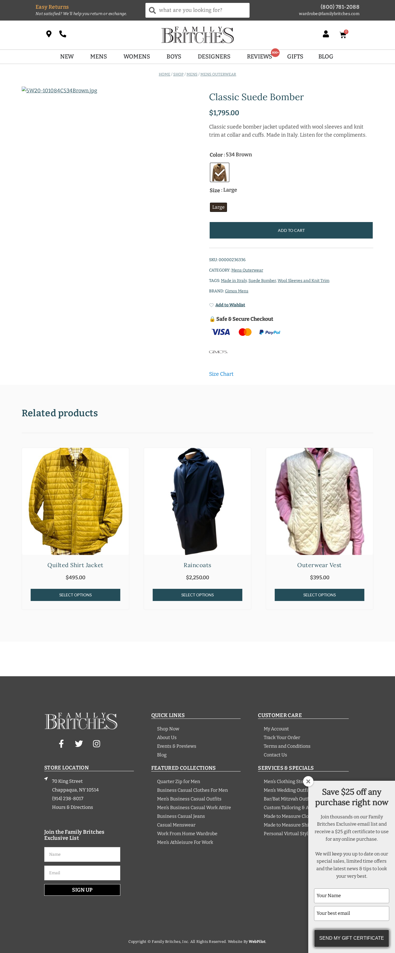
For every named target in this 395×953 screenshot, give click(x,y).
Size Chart (221, 374)
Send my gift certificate (351, 938)
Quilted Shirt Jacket (75, 565)
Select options (75, 594)
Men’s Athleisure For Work (185, 842)
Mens (192, 74)
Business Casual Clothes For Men (192, 790)
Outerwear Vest (319, 565)
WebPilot (257, 941)
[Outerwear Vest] (319, 501)
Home (164, 74)
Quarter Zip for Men (178, 781)
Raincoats (197, 565)
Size (215, 190)
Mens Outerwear (218, 74)
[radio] (219, 172)
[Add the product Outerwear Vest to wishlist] (368, 457)
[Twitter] (79, 744)
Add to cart (291, 230)
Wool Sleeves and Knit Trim (303, 280)
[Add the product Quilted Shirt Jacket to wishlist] (124, 457)
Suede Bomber (262, 280)
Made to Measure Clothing (292, 816)
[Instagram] (96, 744)
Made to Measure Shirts (289, 825)
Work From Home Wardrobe (187, 833)
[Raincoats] (197, 501)
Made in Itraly (234, 280)
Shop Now (168, 729)
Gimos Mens (236, 291)
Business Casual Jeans (181, 816)
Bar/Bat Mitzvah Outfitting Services (302, 799)
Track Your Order (282, 737)
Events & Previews (176, 746)
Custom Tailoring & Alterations (297, 807)
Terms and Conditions (287, 746)
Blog (162, 755)
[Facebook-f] (61, 744)
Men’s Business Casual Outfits (189, 799)
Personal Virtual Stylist (289, 833)
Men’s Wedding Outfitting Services (301, 790)
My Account (276, 729)
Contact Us (275, 755)
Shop (178, 74)
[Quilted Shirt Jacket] (75, 501)
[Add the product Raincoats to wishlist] (246, 457)
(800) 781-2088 (340, 7)
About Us (167, 737)
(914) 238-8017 (67, 798)
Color (216, 155)
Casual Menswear (176, 825)
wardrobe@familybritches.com (329, 13)
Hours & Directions (72, 807)
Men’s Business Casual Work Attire (194, 807)
